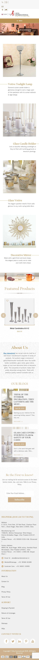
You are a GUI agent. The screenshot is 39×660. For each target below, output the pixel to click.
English (5, 14)
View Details (20, 334)
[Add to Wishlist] (7, 300)
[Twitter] (12, 642)
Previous (3, 315)
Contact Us (5, 581)
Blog (3, 587)
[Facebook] (6, 642)
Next (35, 315)
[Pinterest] (26, 642)
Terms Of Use (6, 597)
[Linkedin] (19, 642)
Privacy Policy (6, 592)
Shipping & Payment (8, 608)
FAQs (3, 629)
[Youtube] (32, 642)
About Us (5, 576)
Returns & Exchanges (8, 613)
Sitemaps (4, 623)
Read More (17, 421)
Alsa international (9, 353)
